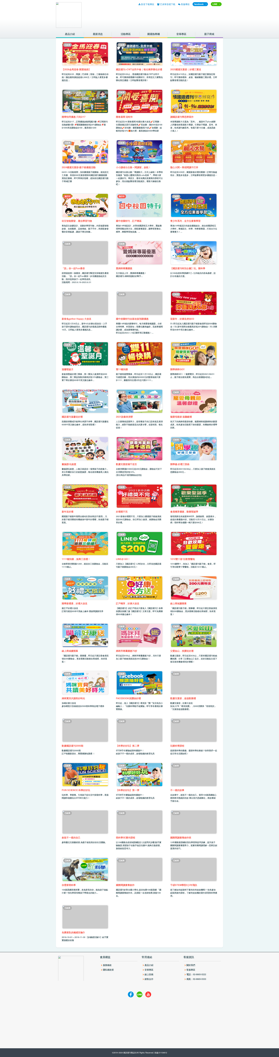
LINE (215, 4)
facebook (199, 4)
